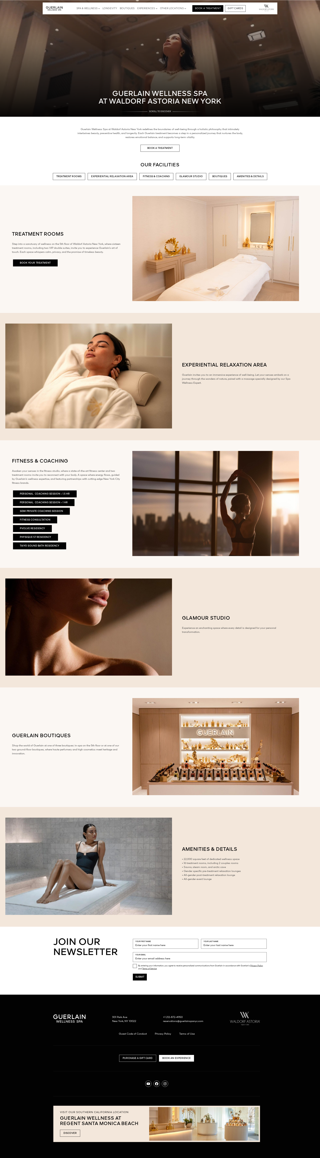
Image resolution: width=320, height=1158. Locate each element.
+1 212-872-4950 (173, 1017)
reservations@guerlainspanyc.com (183, 1021)
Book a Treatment (208, 8)
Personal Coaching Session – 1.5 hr (45, 494)
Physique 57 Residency (35, 537)
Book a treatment (160, 148)
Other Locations (172, 8)
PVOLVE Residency (32, 528)
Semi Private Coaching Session (41, 511)
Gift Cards (235, 8)
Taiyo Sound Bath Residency (39, 546)
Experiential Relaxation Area (112, 176)
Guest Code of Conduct (133, 1034)
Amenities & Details (250, 176)
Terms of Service (149, 969)
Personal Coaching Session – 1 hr (44, 502)
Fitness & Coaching (156, 176)
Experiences (146, 8)
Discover (70, 1133)
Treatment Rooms (69, 176)
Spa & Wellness (87, 8)
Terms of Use (187, 1034)
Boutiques (127, 8)
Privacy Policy (256, 966)
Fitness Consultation (35, 520)
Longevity (109, 8)
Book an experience (176, 1058)
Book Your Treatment (35, 263)
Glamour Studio (191, 176)
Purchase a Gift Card (138, 1058)
